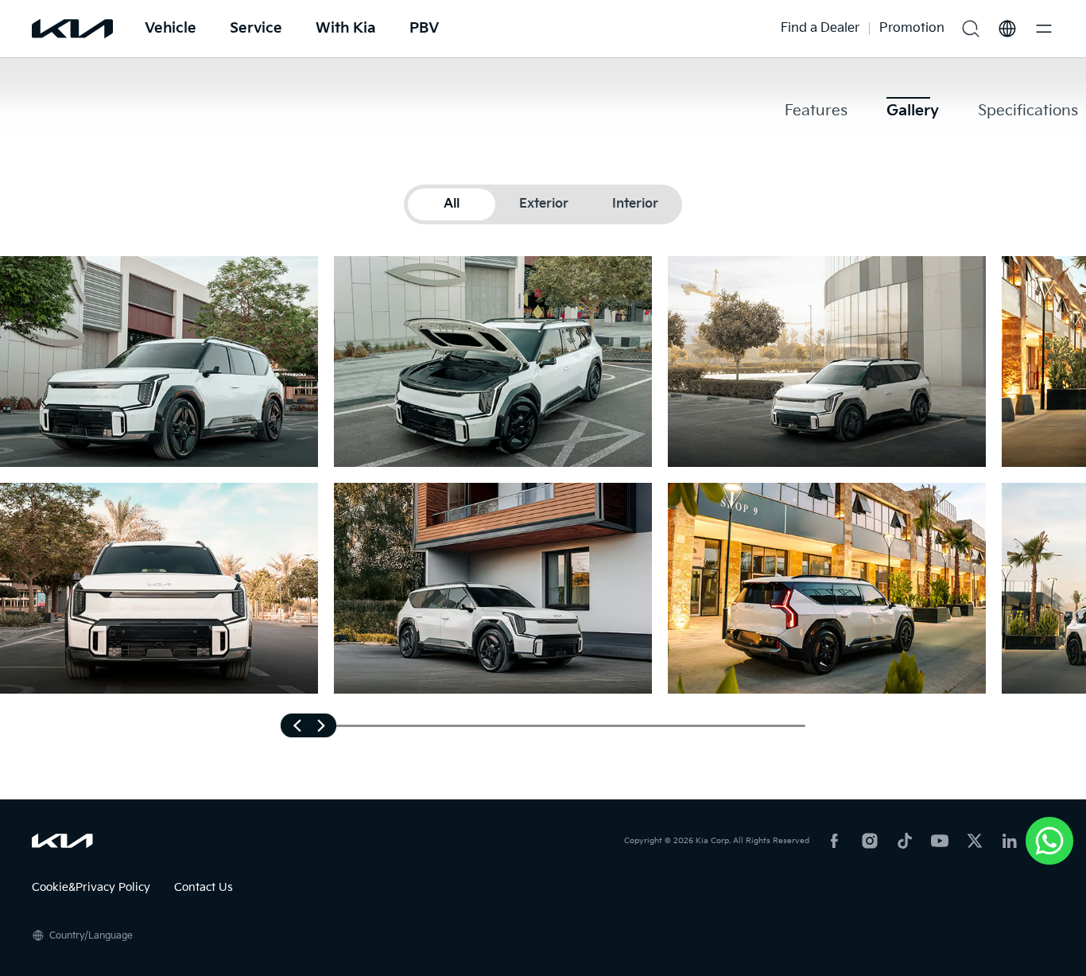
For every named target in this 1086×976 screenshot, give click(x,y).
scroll (308, 725)
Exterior (543, 204)
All (452, 204)
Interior (635, 204)
